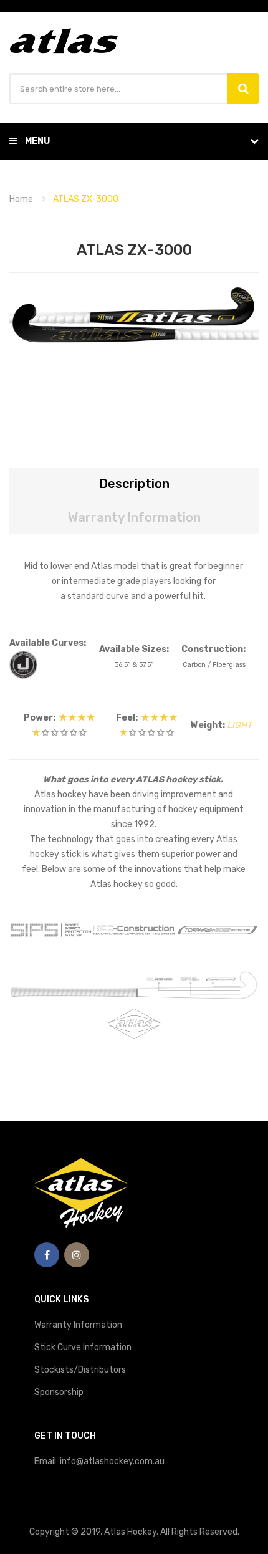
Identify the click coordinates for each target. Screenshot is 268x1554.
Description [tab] (134, 483)
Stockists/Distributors (80, 1370)
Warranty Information (78, 1325)
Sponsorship (59, 1392)
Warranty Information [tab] (134, 517)
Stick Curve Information (83, 1347)
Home (21, 199)
